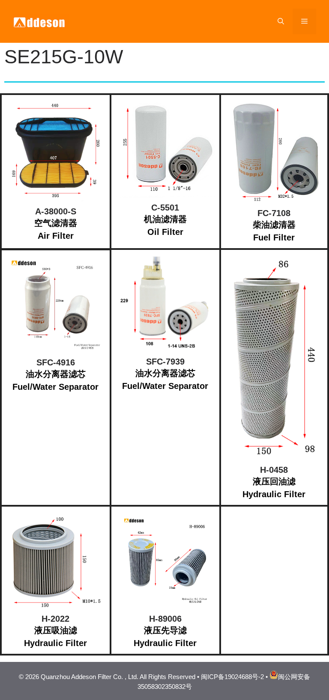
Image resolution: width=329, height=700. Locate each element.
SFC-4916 (55, 362)
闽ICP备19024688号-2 (232, 676)
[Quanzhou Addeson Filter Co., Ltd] (41, 21)
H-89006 (165, 618)
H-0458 (274, 470)
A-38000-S (55, 211)
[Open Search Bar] (281, 21)
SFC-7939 (165, 361)
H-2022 (55, 618)
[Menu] (304, 21)
